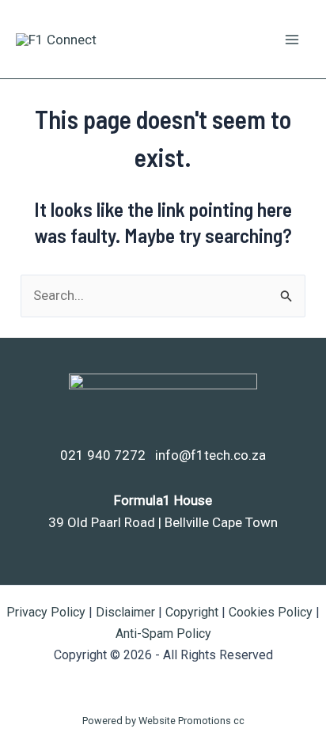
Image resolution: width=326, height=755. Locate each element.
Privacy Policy (45, 612)
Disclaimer (125, 612)
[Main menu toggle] (293, 39)
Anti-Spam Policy (163, 633)
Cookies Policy (271, 612)
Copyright (191, 612)
